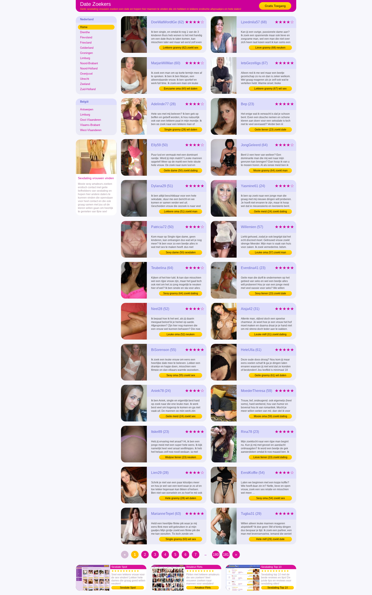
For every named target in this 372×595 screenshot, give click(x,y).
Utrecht (84, 78)
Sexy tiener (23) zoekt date (270, 293)
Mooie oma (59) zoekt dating (270, 416)
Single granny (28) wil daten (180, 129)
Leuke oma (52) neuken (181, 334)
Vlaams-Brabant (90, 125)
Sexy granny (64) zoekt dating (180, 293)
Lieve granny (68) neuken (270, 47)
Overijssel (86, 73)
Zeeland (85, 84)
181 (226, 554)
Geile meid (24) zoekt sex (180, 416)
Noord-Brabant (89, 63)
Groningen (86, 53)
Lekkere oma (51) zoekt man (180, 211)
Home (83, 27)
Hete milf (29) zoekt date (270, 539)
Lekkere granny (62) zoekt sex (180, 47)
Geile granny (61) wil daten (270, 375)
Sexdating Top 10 (277, 587)
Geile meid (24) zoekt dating (270, 211)
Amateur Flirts (203, 587)
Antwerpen (86, 109)
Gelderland (86, 47)
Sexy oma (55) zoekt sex (180, 375)
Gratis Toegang (275, 6)
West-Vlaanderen (90, 130)
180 (216, 554)
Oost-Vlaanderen (90, 119)
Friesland (85, 42)
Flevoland (86, 37)
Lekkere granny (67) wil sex (270, 88)
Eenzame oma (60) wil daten (180, 88)
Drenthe (85, 32)
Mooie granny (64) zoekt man (270, 170)
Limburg (85, 58)
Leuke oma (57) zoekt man (270, 252)
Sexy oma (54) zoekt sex (270, 498)
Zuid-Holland (88, 89)
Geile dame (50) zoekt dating (181, 170)
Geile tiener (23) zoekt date (270, 129)
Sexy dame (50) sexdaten (181, 252)
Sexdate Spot (128, 587)
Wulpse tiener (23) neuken (180, 457)
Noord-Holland (89, 68)
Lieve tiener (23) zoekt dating (270, 457)
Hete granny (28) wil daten (180, 498)
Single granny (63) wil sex (181, 539)
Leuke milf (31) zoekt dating (270, 334)
